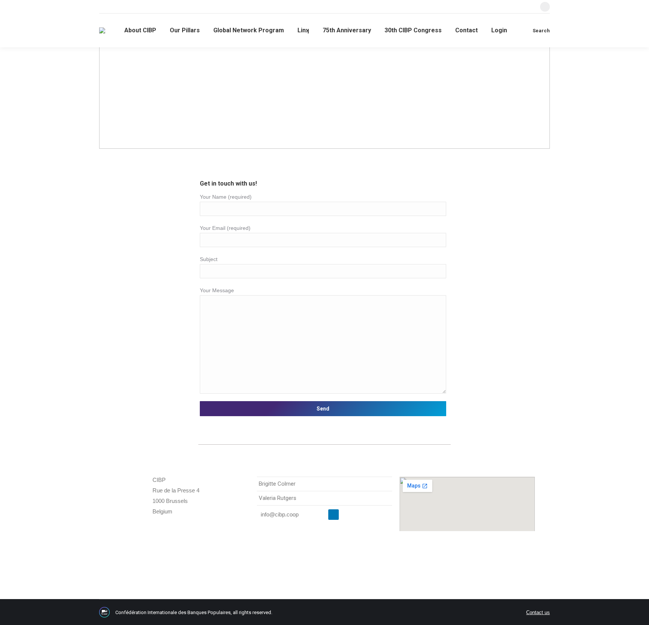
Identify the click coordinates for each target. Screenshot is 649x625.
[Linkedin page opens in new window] (545, 7)
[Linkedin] (333, 514)
